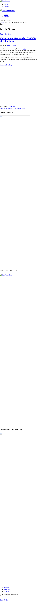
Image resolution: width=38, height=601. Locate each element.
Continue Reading (6, 65)
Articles (6, 6)
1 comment (11, 106)
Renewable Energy (6, 34)
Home (6, 4)
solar (24, 49)
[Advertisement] (19, 87)
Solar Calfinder (12, 45)
